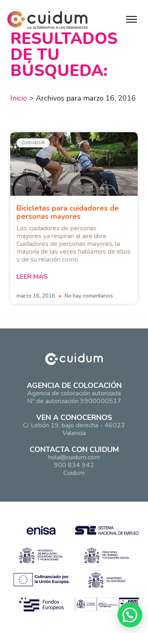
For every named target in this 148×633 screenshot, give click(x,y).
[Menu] (131, 19)
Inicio (18, 98)
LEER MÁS (32, 276)
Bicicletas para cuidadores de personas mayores (67, 212)
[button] (130, 615)
